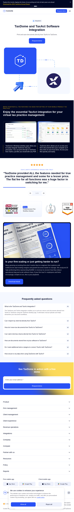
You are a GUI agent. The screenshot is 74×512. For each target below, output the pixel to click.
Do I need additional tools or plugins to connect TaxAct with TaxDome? (28, 345)
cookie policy (40, 497)
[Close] (70, 2)
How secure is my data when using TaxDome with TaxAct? (24, 351)
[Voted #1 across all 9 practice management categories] (31, 6)
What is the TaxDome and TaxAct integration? (20, 304)
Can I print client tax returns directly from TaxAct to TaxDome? (25, 331)
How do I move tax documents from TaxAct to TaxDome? (24, 325)
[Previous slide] (30, 191)
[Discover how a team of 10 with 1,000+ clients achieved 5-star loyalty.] (42, 6)
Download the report (9, 4)
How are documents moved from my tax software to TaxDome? (26, 338)
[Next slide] (43, 191)
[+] (36, 399)
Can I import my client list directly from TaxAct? (20, 318)
